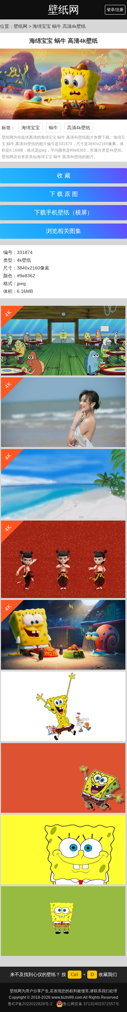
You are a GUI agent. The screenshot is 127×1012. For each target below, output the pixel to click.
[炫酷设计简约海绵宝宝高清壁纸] (63, 706)
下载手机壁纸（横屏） (63, 212)
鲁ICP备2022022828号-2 (30, 1004)
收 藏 (63, 175)
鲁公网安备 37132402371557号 (91, 1004)
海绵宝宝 (30, 127)
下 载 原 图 (63, 194)
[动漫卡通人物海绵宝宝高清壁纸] (63, 778)
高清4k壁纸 (78, 127)
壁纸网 (63, 10)
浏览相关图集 (63, 231)
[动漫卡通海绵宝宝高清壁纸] (63, 849)
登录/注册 (115, 9)
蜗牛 (53, 127)
